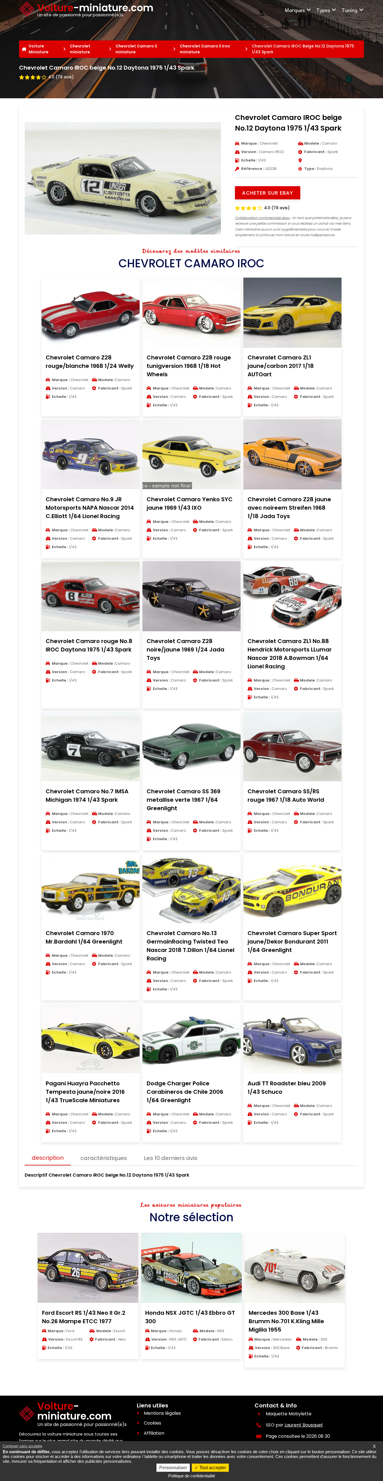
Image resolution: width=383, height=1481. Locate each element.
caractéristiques (103, 1158)
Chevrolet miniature (80, 49)
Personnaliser (173, 1467)
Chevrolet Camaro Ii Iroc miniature (205, 49)
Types (323, 10)
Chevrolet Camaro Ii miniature (136, 49)
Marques (295, 10)
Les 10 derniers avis (170, 1158)
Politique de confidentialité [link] (191, 1475)
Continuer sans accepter (22, 1446)
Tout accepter (212, 1467)
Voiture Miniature (39, 49)
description (48, 1158)
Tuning (349, 10)
